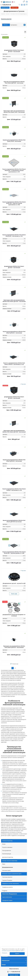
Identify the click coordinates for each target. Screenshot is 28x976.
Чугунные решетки (6, 19)
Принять (17, 953)
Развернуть (4, 953)
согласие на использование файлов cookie (12, 950)
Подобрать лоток (5, 7)
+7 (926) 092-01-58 (6, 4)
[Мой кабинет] (27, 2)
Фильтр (5, 25)
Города (4, 964)
